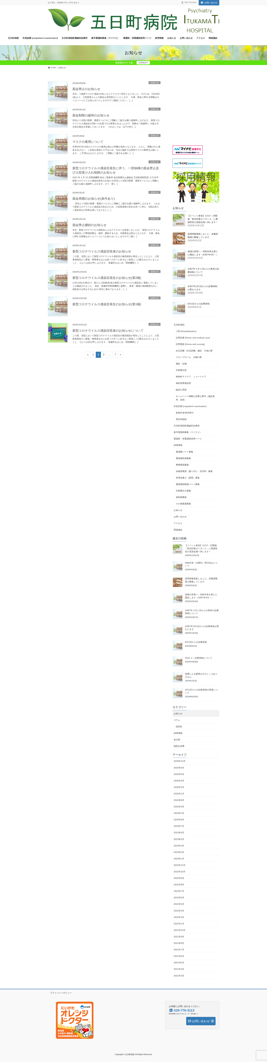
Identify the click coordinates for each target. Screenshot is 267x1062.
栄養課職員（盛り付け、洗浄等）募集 (194, 471)
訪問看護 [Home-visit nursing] (190, 344)
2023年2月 (179, 852)
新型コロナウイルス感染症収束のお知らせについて (108, 330)
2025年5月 (179, 774)
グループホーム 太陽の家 (189, 357)
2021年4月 (179, 969)
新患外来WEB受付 (185, 412)
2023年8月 (179, 819)
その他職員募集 (183, 503)
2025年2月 (179, 787)
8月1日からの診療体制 (199, 303)
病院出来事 (179, 746)
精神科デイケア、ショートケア (191, 376)
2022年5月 (179, 904)
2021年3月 (179, 975)
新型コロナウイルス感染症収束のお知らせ (101, 251)
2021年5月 (179, 962)
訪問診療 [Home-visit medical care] (193, 337)
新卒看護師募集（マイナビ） (188, 432)
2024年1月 (179, 813)
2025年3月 (179, 780)
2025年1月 (179, 793)
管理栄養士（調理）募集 (188, 477)
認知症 (179, 726)
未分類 (177, 739)
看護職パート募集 (184, 452)
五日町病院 (179, 324)
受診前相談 (181, 419)
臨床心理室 (181, 389)
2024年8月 (179, 800)
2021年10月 (179, 930)
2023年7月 (179, 826)
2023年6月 (179, 832)
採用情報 (178, 445)
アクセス (178, 523)
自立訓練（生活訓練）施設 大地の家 (194, 350)
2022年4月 (179, 910)
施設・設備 (181, 363)
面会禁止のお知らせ (86, 89)
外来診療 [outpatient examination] (190, 406)
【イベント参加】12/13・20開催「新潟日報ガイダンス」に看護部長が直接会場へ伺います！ (203, 218)
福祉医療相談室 (183, 383)
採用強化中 (143, 63)
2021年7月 (179, 949)
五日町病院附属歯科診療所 (187, 425)
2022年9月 (179, 878)
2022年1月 (179, 923)
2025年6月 (179, 767)
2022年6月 (179, 897)
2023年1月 (179, 858)
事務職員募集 (182, 465)
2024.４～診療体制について (198, 658)
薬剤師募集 (181, 497)
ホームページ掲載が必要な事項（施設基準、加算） (195, 398)
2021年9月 (179, 936)
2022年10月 (179, 871)
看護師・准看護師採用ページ (188, 438)
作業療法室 (181, 370)
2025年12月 (179, 761)
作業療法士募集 (183, 490)
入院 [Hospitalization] (187, 331)
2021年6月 (179, 956)
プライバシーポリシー (61, 993)
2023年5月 (179, 839)
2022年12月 (179, 865)
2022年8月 (179, 884)
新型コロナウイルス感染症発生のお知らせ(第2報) (106, 277)
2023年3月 (179, 845)
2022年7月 (179, 891)
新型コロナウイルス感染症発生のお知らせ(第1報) (106, 304)
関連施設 (178, 530)
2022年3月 (179, 917)
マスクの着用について (87, 141)
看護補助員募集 (183, 458)
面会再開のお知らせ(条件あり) (93, 198)
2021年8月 (179, 943)
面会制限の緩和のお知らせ (91, 115)
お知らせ (154, 83)
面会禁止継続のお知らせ (89, 225)
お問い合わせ (210, 2)
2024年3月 (179, 806)
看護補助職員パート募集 (188, 484)
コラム (177, 720)
